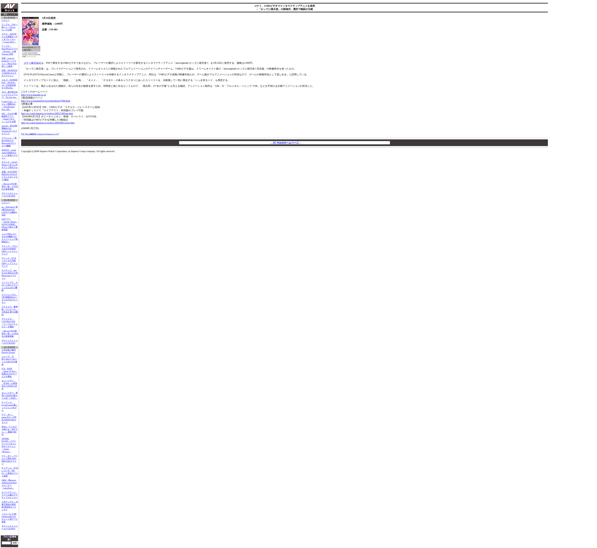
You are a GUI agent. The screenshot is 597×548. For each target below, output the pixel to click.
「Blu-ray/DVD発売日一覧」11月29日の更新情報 (10, 186)
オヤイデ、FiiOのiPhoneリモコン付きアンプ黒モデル (10, 165)
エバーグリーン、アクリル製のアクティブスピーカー (10, 495)
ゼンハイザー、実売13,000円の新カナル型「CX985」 (10, 395)
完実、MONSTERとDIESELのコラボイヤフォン (9, 73)
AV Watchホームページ (285, 142)
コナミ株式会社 (32, 63)
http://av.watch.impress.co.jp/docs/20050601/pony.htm (47, 122)
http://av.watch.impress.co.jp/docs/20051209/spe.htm (47, 113)
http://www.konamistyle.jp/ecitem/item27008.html (45, 101)
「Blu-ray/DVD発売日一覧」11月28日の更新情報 (10, 333)
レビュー (6, 20)
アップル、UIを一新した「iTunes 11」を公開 (10, 27)
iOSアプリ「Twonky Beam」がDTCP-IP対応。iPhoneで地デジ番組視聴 (10, 224)
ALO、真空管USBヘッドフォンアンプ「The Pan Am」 (10, 94)
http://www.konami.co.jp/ (33, 94)
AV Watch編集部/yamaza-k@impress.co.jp (40, 134)
